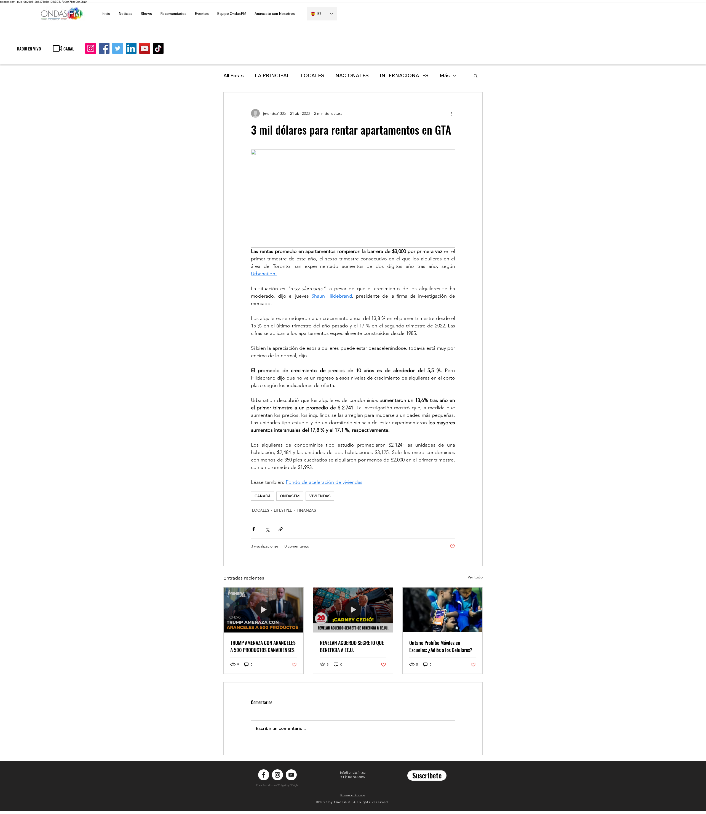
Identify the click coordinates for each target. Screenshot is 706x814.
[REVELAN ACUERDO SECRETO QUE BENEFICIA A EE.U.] (353, 610)
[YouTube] (144, 48)
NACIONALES (352, 75)
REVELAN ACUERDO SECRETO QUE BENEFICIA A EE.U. (352, 646)
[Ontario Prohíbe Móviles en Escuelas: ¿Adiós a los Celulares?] (442, 610)
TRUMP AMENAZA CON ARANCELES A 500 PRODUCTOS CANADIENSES (263, 646)
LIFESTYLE (283, 510)
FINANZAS (306, 510)
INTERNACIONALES (404, 75)
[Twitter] (117, 48)
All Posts (233, 75)
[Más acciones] (451, 113)
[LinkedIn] (131, 48)
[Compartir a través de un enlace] (280, 529)
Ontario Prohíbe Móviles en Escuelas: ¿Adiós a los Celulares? (440, 646)
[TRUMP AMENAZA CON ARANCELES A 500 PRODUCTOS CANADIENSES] (263, 610)
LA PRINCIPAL (272, 75)
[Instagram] (90, 48)
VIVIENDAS (320, 495)
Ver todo (475, 577)
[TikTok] (158, 48)
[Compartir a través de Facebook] (253, 529)
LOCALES (312, 75)
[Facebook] (104, 48)
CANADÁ (263, 495)
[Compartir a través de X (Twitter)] (267, 529)
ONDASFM (290, 495)
